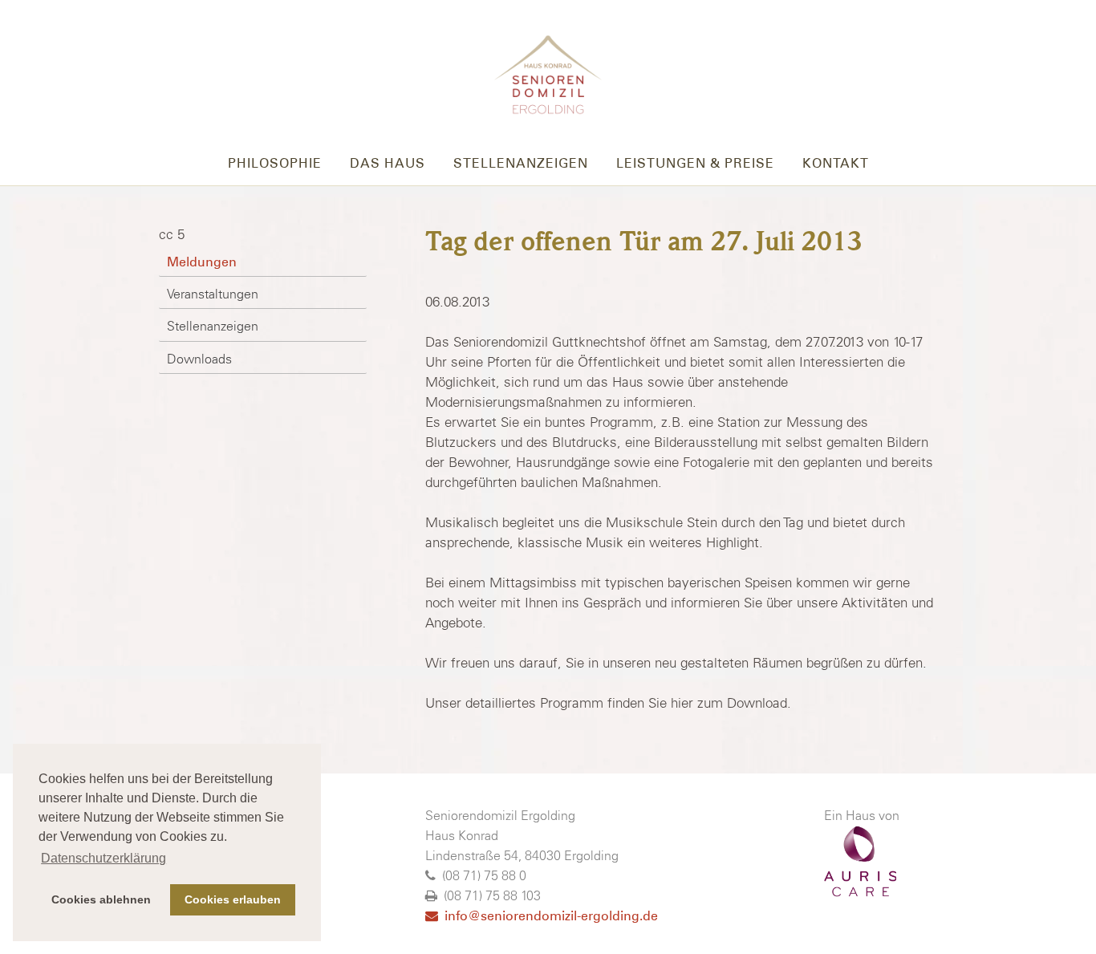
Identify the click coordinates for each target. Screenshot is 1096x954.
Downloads (199, 359)
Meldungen (202, 262)
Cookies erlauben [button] (233, 899)
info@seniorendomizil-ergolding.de (548, 916)
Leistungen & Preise (695, 163)
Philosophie (275, 163)
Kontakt (835, 163)
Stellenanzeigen (520, 163)
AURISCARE (860, 862)
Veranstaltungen (212, 294)
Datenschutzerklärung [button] (103, 858)
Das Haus (387, 163)
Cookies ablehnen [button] (101, 899)
